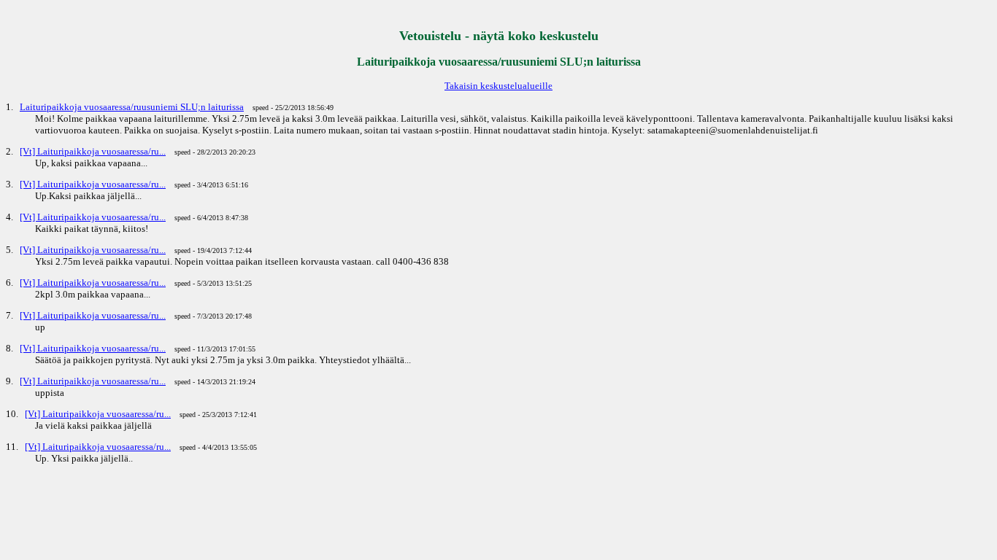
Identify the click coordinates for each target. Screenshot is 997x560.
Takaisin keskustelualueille (498, 85)
